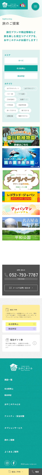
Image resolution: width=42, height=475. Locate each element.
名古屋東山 (13, 324)
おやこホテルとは (12, 404)
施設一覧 (8, 379)
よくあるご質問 (11, 451)
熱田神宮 (12, 328)
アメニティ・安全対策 (14, 416)
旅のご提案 (9, 439)
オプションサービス (13, 427)
